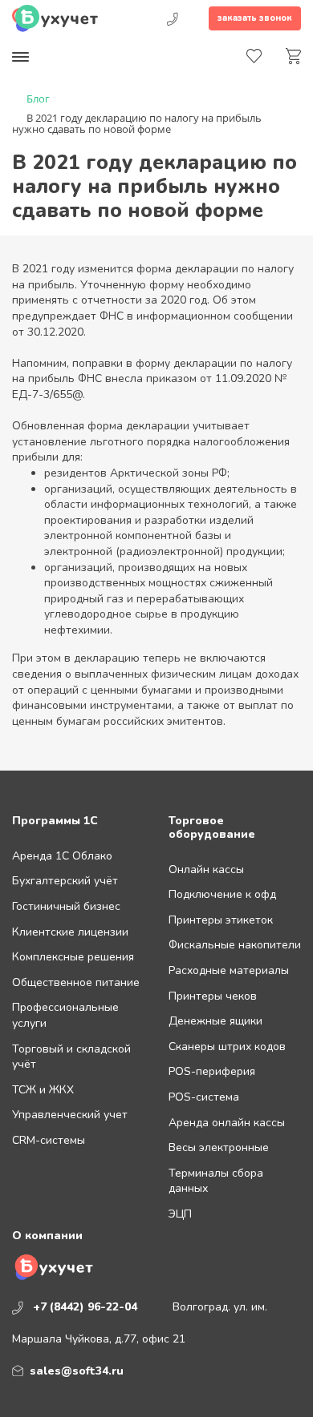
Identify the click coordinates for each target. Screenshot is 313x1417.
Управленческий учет (70, 1114)
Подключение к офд (222, 894)
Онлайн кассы (206, 869)
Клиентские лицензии (70, 932)
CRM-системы (48, 1140)
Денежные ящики (215, 1021)
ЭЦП (180, 1214)
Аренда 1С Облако (62, 855)
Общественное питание (76, 982)
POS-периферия (212, 1071)
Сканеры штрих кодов (227, 1046)
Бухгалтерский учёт (65, 880)
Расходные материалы (229, 970)
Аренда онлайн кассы (227, 1122)
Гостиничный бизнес (66, 906)
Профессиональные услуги (65, 1015)
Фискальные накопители (235, 944)
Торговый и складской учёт (71, 1057)
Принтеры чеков (213, 996)
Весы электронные (219, 1147)
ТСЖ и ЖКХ (43, 1089)
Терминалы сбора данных (216, 1181)
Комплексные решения (73, 956)
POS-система (204, 1097)
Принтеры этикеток (221, 920)
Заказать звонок (254, 18)
